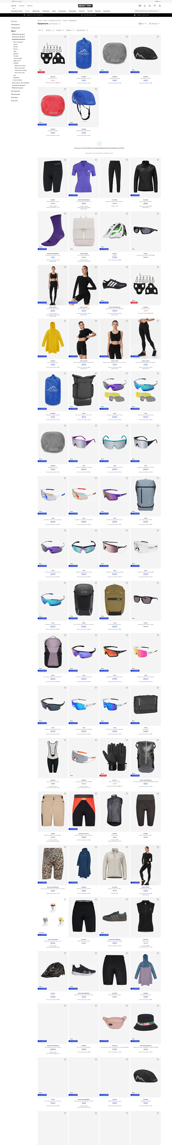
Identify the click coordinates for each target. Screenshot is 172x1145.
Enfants (30, 5)
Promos (48, 30)
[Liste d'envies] (155, 6)
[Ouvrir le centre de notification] (150, 5)
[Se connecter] (145, 6)
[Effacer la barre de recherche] (159, 11)
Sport (45, 20)
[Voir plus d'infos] (52, 84)
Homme (21, 5)
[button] (142, 23)
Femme (13, 5)
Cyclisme (65, 20)
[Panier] (160, 6)
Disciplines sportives (55, 20)
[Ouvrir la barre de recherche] (136, 11)
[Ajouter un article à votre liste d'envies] (65, 37)
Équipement (73, 20)
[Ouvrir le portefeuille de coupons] (140, 6)
